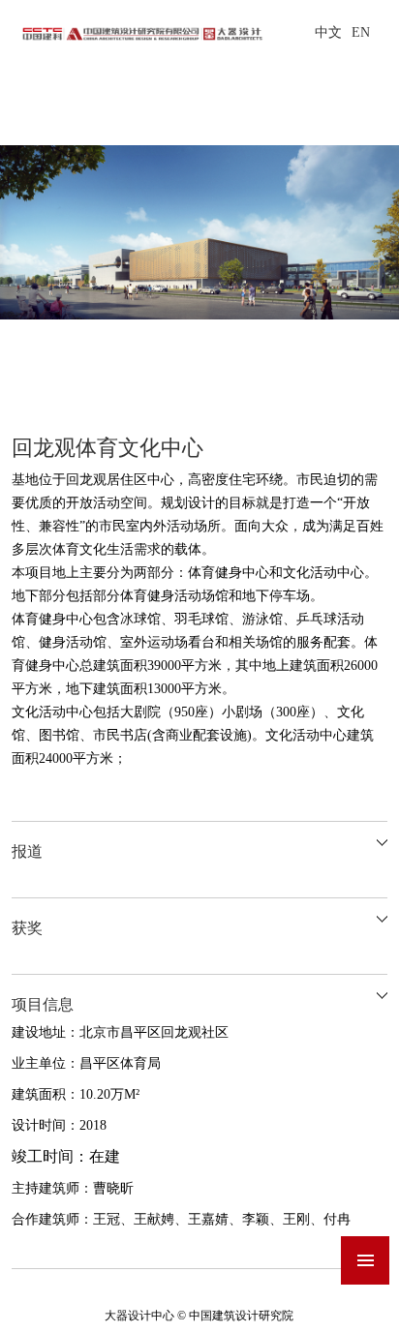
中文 (328, 32)
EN (361, 32)
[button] (382, 350)
